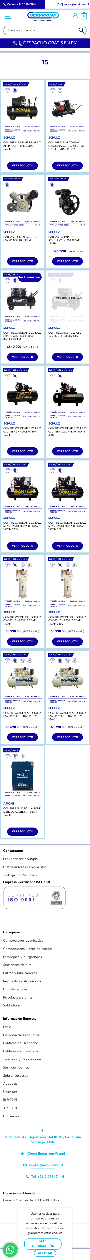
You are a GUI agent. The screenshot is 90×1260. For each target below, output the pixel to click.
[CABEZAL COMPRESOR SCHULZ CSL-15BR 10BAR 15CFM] (67, 202)
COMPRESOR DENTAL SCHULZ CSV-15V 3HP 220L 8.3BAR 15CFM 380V (67, 620)
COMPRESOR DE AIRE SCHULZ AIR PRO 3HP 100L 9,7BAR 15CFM (22, 145)
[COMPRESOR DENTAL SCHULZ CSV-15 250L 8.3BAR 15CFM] (22, 678)
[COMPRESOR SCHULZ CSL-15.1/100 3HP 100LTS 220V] (67, 298)
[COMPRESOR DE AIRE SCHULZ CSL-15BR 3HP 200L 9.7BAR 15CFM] (22, 393)
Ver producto (22, 165)
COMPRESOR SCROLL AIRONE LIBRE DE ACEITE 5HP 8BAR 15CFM (22, 811)
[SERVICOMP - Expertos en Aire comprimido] (43, 16)
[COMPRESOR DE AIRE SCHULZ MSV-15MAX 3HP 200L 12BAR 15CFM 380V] (67, 488)
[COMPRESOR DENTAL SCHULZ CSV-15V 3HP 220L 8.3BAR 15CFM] (22, 582)
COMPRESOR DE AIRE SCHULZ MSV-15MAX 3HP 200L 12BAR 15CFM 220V (22, 526)
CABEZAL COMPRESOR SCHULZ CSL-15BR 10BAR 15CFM (64, 240)
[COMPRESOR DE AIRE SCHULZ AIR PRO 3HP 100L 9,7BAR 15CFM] (22, 108)
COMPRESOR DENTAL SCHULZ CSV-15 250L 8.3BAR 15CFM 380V (67, 716)
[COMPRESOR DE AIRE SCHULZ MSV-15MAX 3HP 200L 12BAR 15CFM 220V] (22, 488)
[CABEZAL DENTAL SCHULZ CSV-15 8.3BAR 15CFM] (22, 202)
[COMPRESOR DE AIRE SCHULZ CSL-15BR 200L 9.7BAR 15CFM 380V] (67, 393)
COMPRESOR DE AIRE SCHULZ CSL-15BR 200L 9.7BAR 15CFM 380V (67, 431)
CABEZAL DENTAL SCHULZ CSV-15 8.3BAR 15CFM (20, 238)
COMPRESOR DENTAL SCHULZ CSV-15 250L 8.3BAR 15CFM (22, 714)
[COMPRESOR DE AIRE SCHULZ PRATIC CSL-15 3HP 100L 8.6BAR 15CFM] (22, 298)
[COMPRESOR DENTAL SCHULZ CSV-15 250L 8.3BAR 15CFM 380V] (67, 678)
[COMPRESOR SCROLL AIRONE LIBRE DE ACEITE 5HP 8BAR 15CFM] (22, 773)
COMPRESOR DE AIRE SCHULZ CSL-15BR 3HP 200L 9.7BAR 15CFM (22, 431)
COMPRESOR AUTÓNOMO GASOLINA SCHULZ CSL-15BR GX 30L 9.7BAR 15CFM (66, 145)
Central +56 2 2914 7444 (21, 4)
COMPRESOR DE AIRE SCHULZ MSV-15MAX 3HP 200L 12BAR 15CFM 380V (67, 526)
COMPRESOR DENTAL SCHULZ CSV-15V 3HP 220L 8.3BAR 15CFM (22, 620)
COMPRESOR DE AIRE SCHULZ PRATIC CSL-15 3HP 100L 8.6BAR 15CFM (22, 336)
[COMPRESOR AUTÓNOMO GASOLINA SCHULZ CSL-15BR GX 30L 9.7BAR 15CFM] (67, 108)
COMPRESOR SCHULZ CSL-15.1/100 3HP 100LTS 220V (65, 334)
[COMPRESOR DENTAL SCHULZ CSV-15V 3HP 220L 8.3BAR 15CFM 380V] (67, 582)
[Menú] (8, 16)
